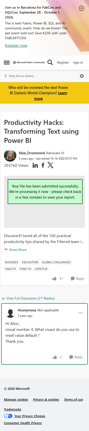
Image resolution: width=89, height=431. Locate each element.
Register (63, 62)
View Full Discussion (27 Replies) (30, 298)
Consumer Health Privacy (23, 423)
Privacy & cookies (46, 399)
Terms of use (73, 399)
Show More (17, 249)
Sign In (78, 62)
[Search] (50, 62)
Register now (16, 45)
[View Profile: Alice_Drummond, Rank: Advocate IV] (10, 155)
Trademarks (12, 409)
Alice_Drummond (32, 152)
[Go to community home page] (29, 62)
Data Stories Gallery (21, 76)
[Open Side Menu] (6, 62)
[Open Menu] (81, 76)
